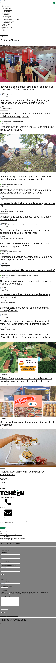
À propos (4, 29)
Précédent (3, 612)
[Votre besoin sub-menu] (9, 13)
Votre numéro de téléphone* (8, 565)
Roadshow (7, 24)
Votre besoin (5, 13)
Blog (3, 30)
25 (5, 479)
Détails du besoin (5, 596)
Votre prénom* (5, 557)
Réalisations (5, 25)
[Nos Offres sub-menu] (8, 6)
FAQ (1, 535)
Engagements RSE (7, 27)
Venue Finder (7, 8)
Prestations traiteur (9, 22)
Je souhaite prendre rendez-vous (8, 616)
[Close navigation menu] (2, 5)
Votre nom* (4, 552)
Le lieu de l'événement (7, 581)
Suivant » (8, 479)
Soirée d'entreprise (9, 17)
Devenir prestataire (17, 535)
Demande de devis (7, 535)
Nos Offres (5, 6)
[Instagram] (2, 488)
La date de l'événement (7, 586)
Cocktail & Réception (9, 21)
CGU (25, 538)
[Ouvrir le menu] (53, 3)
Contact (11, 531)
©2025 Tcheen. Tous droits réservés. (9, 539)
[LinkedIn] (4, 488)
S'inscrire (3, 527)
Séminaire (7, 14)
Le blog (6, 531)
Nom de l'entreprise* (6, 561)
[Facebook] (1, 488)
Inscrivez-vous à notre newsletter (6, 522)
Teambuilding (7, 16)
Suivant (3, 574)
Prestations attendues (6, 590)
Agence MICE (8, 10)
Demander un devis (5, 536)
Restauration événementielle (11, 19)
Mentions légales (4, 538)
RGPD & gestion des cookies (16, 538)
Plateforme (7, 11)
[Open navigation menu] (0, 2)
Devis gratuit (3, 36)
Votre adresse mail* (6, 570)
